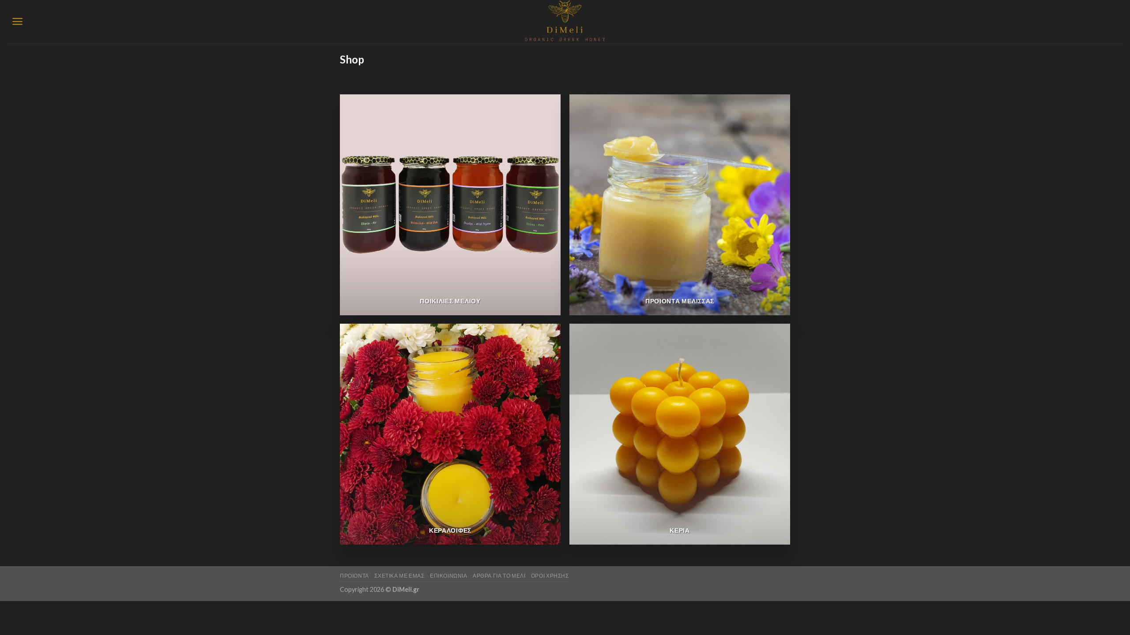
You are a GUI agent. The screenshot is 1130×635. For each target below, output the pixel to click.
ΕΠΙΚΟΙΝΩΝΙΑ (448, 575)
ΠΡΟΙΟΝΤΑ (354, 575)
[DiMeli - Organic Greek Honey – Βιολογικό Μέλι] (565, 22)
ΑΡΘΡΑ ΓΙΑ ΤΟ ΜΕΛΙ (499, 575)
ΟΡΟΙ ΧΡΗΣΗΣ (550, 575)
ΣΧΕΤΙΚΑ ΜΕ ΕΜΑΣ (399, 575)
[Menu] (17, 21)
